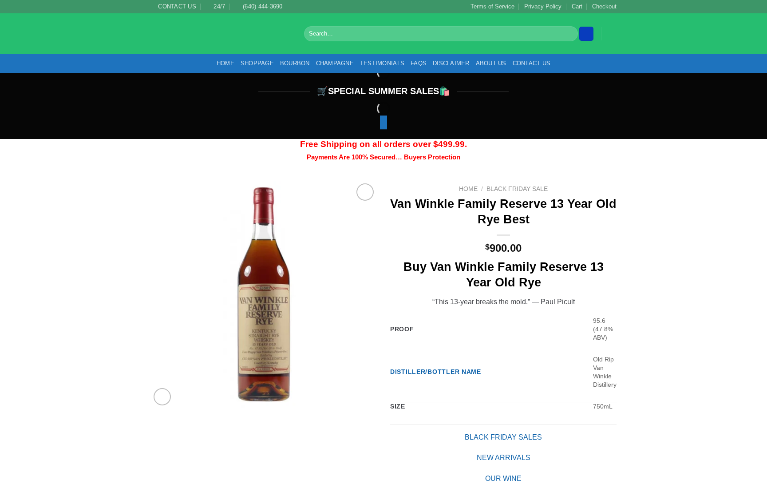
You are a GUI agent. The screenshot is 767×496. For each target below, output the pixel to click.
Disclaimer (453, 63)
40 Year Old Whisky (580, 348)
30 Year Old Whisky (580, 332)
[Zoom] (162, 396)
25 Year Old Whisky (580, 316)
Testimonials (383, 63)
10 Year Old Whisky (579, 236)
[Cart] (612, 34)
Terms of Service (483, 6)
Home (224, 63)
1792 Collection (573, 252)
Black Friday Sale (477, 189)
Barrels (561, 412)
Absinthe (564, 364)
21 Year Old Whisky (579, 300)
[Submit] (569, 33)
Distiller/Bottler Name (431, 414)
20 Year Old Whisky (580, 284)
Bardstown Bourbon (582, 396)
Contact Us (533, 63)
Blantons (564, 476)
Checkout (603, 6)
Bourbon (296, 63)
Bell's (557, 428)
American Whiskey (579, 380)
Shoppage (256, 63)
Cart (573, 6)
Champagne (337, 63)
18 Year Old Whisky (579, 268)
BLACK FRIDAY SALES (463, 480)
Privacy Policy (537, 6)
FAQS (419, 63)
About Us (492, 63)
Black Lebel (567, 460)
